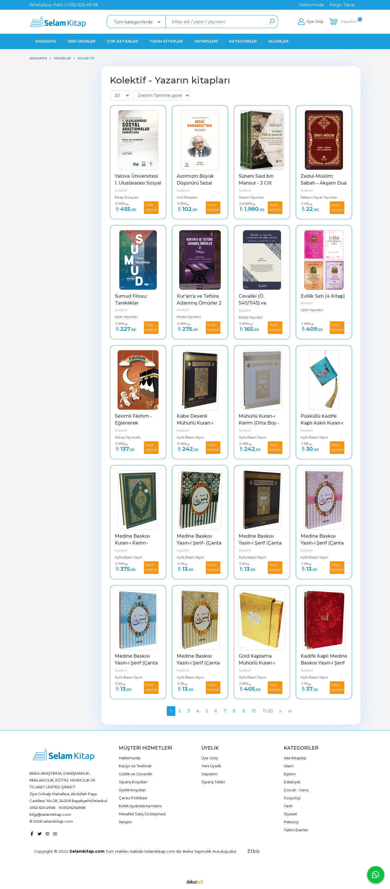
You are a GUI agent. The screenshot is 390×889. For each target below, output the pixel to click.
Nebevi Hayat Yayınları (319, 197)
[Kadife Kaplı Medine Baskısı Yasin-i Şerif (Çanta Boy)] (324, 620)
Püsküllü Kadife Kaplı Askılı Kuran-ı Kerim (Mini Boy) (322, 423)
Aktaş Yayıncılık (127, 437)
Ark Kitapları (187, 197)
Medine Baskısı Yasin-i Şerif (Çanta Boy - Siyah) (261, 542)
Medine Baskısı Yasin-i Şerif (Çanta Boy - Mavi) (137, 662)
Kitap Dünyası (126, 197)
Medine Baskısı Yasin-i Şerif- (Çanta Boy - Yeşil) (200, 542)
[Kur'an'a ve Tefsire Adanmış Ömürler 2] (200, 260)
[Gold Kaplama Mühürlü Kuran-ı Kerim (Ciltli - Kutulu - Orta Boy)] (262, 620)
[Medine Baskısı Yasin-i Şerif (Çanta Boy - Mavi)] (138, 620)
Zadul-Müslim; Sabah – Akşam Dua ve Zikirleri (324, 183)
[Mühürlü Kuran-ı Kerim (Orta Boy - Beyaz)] (262, 380)
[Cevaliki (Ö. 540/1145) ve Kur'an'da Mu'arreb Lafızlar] (262, 260)
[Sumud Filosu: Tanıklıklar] (138, 260)
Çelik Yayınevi (312, 310)
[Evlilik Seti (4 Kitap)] (324, 260)
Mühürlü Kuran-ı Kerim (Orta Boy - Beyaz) (259, 423)
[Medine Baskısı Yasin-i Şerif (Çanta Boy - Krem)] (200, 620)
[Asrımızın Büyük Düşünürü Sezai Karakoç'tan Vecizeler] (200, 140)
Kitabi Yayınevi (189, 317)
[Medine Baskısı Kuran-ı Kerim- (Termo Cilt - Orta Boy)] (138, 500)
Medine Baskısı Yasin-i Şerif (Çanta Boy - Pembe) (323, 542)
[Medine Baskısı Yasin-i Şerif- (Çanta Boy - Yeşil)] (200, 500)
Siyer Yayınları (126, 317)
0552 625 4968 (42, 807)
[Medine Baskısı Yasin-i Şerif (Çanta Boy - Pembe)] (324, 500)
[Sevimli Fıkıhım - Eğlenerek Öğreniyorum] (138, 380)
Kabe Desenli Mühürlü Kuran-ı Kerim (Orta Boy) (196, 423)
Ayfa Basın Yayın (190, 437)
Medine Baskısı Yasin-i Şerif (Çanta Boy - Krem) (199, 662)
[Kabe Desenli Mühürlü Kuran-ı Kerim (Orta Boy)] (200, 380)
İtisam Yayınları (251, 197)
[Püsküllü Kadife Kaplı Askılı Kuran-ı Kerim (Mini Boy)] (324, 380)
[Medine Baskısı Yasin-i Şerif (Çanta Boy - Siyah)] (262, 500)
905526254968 (72, 807)
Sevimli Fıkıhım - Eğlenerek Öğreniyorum (134, 423)
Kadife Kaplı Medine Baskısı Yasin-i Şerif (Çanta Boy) (324, 662)
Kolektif (121, 190)
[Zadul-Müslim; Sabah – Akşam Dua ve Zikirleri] (324, 140)
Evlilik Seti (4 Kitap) (323, 296)
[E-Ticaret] (195, 881)
